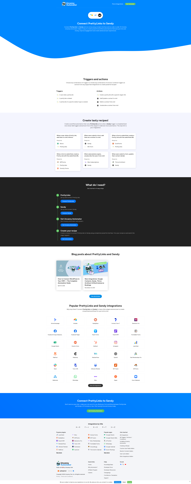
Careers (90, 472)
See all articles (95, 296)
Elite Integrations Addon (126, 456)
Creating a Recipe (124, 446)
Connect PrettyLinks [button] (68, 201)
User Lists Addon (124, 453)
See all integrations (95, 385)
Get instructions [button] (67, 239)
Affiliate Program (92, 470)
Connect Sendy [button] (66, 213)
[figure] (57, 95)
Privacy (58, 476)
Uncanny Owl (69, 467)
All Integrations (124, 435)
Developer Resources (110, 470)
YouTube (125, 464)
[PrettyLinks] (91, 15)
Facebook (120, 464)
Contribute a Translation (110, 475)
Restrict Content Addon (126, 451)
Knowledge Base (108, 464)
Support (106, 478)
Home (89, 464)
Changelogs (107, 472)
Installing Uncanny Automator (125, 442)
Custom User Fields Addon (127, 448)
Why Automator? (92, 467)
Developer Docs (108, 467)
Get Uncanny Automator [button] (69, 225)
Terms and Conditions (67, 476)
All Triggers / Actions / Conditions (126, 438)
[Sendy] (99, 15)
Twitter (123, 464)
